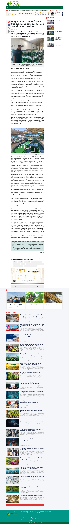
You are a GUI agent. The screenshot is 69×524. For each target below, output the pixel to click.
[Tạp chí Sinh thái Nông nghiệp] (13, 3)
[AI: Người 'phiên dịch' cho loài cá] (12, 423)
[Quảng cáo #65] (27, 276)
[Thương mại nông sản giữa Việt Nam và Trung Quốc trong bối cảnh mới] (12, 414)
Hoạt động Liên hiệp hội (28, 454)
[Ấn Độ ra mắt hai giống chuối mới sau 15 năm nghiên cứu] (12, 376)
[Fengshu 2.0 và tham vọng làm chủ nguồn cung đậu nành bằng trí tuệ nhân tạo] (12, 357)
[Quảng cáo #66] (34, 14)
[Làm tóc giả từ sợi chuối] (53, 297)
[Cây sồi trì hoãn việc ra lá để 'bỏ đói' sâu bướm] (12, 499)
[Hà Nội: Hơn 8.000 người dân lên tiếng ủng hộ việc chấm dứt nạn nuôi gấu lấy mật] (12, 433)
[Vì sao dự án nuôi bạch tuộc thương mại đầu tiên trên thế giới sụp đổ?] (12, 442)
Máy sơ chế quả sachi (32, 304)
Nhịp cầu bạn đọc (27, 435)
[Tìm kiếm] (61, 7)
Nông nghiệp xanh (26, 350)
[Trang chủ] (7, 7)
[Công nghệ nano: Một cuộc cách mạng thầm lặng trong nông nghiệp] (12, 461)
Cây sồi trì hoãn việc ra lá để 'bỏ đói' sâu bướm (31, 495)
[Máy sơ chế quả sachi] (34, 297)
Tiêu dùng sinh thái (26, 369)
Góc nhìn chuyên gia (28, 473)
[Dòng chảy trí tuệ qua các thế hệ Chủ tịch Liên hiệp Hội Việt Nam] (12, 452)
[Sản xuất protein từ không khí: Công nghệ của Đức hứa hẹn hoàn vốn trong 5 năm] (12, 480)
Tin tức (25, 388)
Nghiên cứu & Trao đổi (28, 445)
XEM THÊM (25, 505)
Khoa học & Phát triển (28, 464)
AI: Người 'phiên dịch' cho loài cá (28, 419)
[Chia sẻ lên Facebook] (9, 25)
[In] (9, 31)
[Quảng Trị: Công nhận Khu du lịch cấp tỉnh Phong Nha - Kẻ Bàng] (12, 489)
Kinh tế (25, 341)
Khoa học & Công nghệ (27, 321)
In (38, 286)
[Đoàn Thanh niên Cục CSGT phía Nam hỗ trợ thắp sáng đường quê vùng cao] (16, 297)
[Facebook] (7, 518)
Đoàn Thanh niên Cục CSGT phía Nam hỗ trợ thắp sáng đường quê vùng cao (15, 306)
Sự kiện (26, 492)
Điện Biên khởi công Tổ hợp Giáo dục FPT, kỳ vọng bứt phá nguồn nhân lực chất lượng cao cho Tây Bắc (23, 10)
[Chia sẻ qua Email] (9, 28)
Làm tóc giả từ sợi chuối (51, 304)
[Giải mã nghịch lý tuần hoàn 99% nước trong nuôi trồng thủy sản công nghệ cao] (12, 395)
